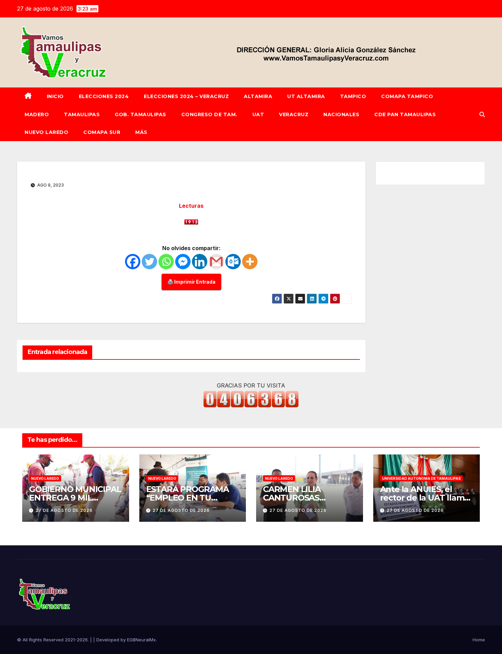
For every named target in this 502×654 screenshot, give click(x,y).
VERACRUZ (293, 114)
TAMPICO (353, 96)
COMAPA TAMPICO (407, 96)
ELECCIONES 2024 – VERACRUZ (186, 96)
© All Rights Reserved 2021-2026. (53, 639)
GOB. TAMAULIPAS (140, 114)
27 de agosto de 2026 (64, 510)
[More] (249, 261)
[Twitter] (149, 261)
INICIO (55, 96)
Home (479, 639)
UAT (258, 114)
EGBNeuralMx (141, 639)
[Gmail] (216, 261)
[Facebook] (132, 261)
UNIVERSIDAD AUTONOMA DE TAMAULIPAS (421, 478)
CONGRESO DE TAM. (209, 114)
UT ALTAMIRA (306, 96)
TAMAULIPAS (82, 114)
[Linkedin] (199, 261)
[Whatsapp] (166, 261)
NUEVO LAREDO (46, 132)
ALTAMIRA (258, 96)
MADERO (37, 114)
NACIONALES (341, 114)
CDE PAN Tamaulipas (405, 114)
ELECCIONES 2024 (104, 96)
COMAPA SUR (101, 132)
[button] (482, 114)
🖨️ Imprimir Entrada (191, 282)
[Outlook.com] (233, 261)
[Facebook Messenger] (183, 261)
